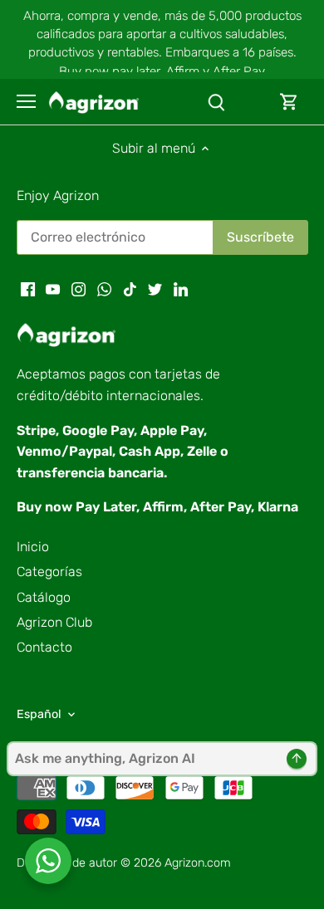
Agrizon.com (197, 863)
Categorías (49, 571)
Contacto (44, 647)
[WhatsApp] (104, 288)
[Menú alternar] (26, 101)
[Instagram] (78, 288)
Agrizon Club (54, 622)
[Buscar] (216, 102)
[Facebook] (28, 288)
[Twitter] (155, 288)
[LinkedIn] (181, 288)
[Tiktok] (130, 288)
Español (39, 714)
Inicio (33, 547)
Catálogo (44, 597)
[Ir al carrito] (289, 102)
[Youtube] (53, 288)
